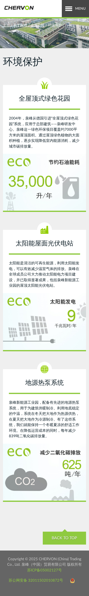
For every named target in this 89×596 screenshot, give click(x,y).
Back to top (64, 538)
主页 (6, 25)
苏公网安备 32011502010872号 (36, 580)
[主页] (19, 8)
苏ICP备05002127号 (44, 570)
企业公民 (37, 25)
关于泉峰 (20, 25)
